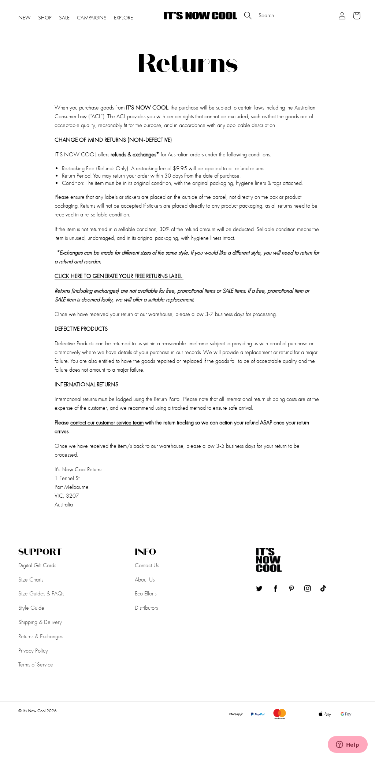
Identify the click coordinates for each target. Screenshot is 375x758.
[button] (342, 15)
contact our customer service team (107, 422)
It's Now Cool (34, 710)
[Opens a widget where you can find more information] (347, 745)
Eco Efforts (145, 593)
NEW (24, 17)
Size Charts (30, 579)
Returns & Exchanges (40, 636)
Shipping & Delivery (40, 621)
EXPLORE (123, 17)
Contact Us (147, 565)
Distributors (146, 607)
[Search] (248, 15)
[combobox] (294, 12)
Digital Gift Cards (37, 565)
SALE (64, 17)
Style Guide (31, 607)
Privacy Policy (33, 650)
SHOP (45, 17)
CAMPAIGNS (92, 17)
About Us (145, 579)
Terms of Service (35, 664)
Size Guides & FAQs (41, 593)
